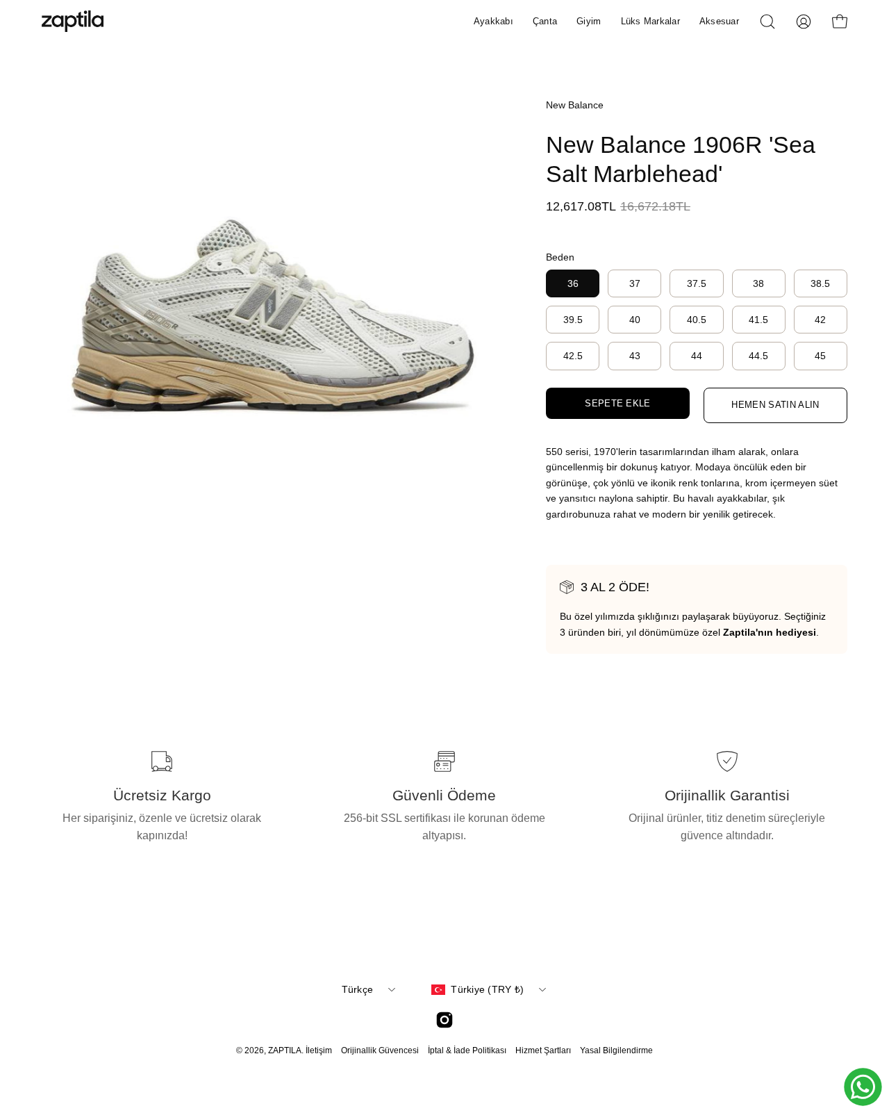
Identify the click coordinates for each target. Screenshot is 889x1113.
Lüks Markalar (650, 21)
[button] (767, 21)
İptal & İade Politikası (467, 1050)
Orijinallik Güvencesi (380, 1050)
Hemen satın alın (775, 404)
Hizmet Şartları (543, 1050)
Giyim (588, 21)
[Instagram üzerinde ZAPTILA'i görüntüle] (444, 1019)
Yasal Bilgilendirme (616, 1050)
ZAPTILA (284, 1050)
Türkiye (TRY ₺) (487, 989)
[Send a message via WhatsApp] (863, 1087)
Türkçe (358, 989)
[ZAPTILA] (73, 21)
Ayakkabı (493, 21)
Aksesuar (719, 21)
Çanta (545, 21)
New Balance (575, 104)
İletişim (319, 1050)
